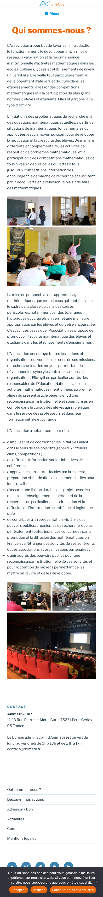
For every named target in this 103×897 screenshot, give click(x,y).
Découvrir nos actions (25, 799)
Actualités (15, 819)
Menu (54, 14)
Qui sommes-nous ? (24, 789)
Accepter (18, 890)
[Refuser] (97, 882)
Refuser (39, 890)
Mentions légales (21, 838)
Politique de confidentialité (73, 890)
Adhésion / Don (20, 809)
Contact (14, 829)
